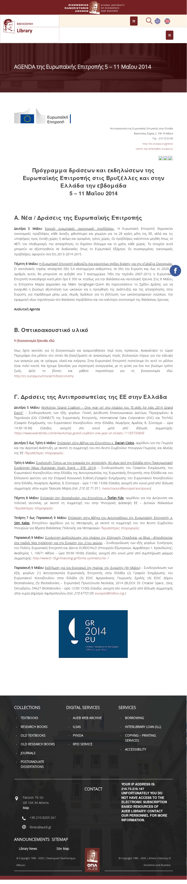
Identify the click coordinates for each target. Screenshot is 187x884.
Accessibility (135, 749)
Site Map (62, 848)
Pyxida (78, 735)
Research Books (34, 726)
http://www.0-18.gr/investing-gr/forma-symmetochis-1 (71, 558)
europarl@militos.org (109, 593)
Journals (28, 753)
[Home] (93, 12)
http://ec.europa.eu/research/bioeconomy (44, 376)
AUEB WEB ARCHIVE (87, 718)
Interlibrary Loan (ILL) (143, 726)
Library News (28, 848)
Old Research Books (38, 744)
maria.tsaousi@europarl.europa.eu (126, 488)
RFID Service (82, 744)
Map (26, 808)
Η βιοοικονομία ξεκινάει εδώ (34, 340)
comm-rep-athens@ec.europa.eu (154, 148)
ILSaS (77, 726)
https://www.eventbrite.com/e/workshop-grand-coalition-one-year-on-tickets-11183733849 (79, 433)
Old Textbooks (33, 735)
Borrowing (134, 718)
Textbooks (29, 718)
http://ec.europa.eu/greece (158, 143)
